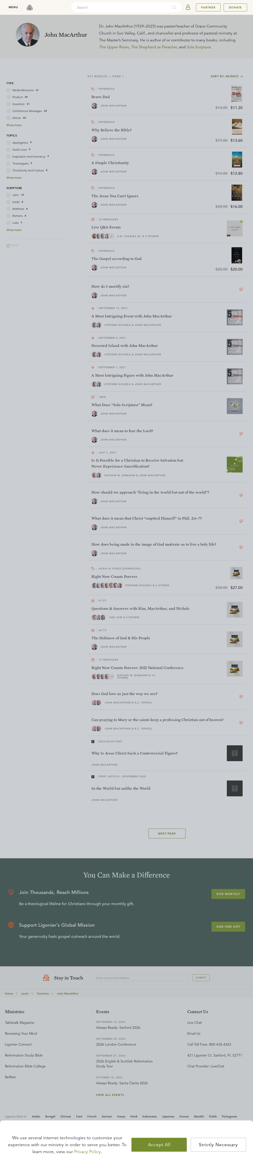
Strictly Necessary (218, 1144)
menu (13, 7)
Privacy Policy (87, 1151)
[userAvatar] (188, 7)
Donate (235, 7)
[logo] (30, 7)
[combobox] (120, 7)
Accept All (159, 1144)
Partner (208, 7)
